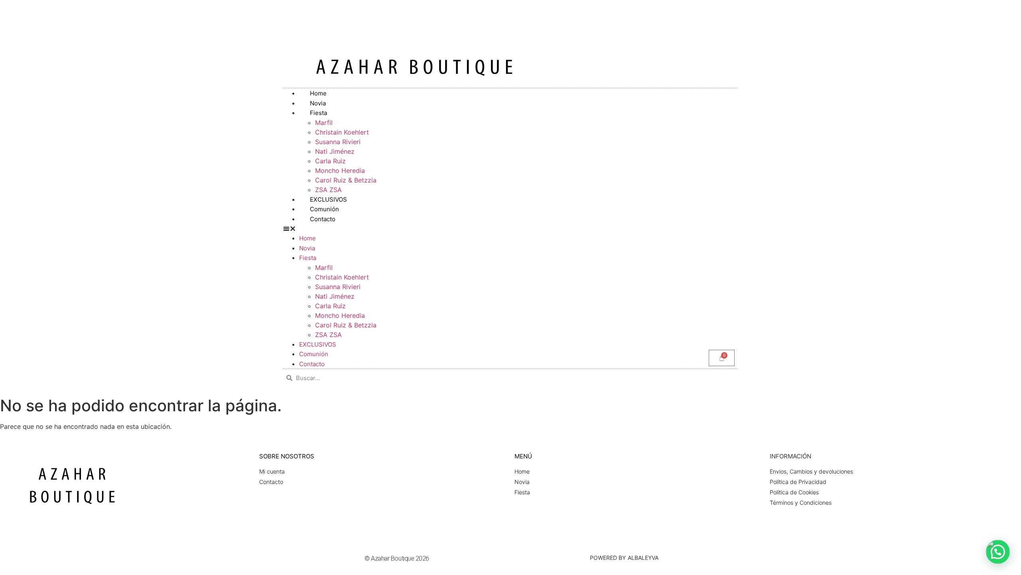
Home (307, 238)
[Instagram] (971, 9)
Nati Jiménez (335, 151)
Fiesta (318, 113)
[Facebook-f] (958, 9)
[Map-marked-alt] (997, 9)
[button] (510, 228)
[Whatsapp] (984, 9)
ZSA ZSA (328, 335)
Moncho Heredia (340, 170)
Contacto (322, 219)
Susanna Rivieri (338, 142)
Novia (307, 248)
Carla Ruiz (330, 161)
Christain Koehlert (342, 132)
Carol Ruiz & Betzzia (345, 180)
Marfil (324, 123)
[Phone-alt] (1011, 9)
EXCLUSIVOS (317, 344)
